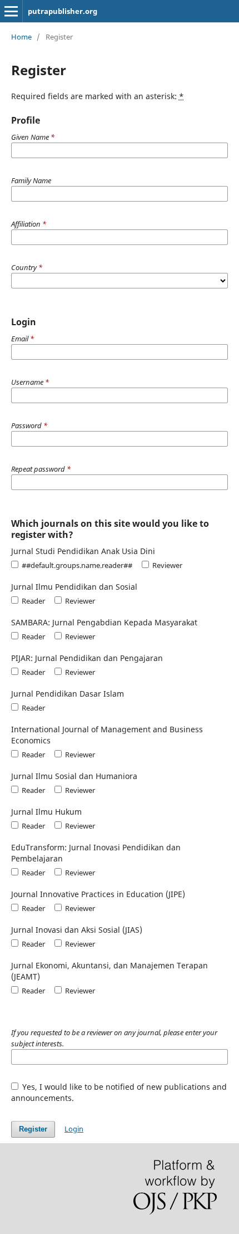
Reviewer (166, 565)
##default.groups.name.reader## (76, 565)
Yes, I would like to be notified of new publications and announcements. (119, 1092)
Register (33, 1129)
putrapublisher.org (62, 11)
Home (21, 37)
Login (73, 1129)
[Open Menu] (11, 11)
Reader (32, 601)
